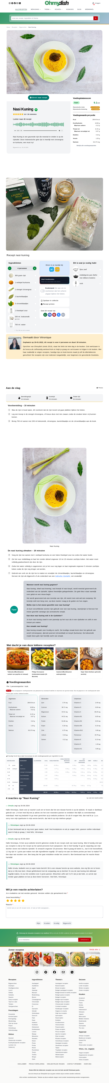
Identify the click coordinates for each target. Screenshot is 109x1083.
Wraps (34, 1057)
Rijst (38, 923)
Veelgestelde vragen (56, 1064)
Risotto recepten (60, 1038)
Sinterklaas (12, 1028)
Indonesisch (83, 1009)
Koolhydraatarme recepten (17, 1042)
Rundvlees (35, 1050)
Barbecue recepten (85, 1038)
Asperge (34, 990)
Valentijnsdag (13, 1030)
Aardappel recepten (61, 983)
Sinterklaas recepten (62, 1041)
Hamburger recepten (62, 1008)
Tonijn (34, 1052)
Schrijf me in (85, 939)
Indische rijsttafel (62, 576)
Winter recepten (84, 988)
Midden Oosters (84, 1018)
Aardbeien (35, 985)
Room (34, 1047)
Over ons (87, 1064)
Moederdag (12, 1021)
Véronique (45, 337)
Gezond (11, 1038)
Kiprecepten (59, 1018)
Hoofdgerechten (14, 988)
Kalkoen (34, 1022)
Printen (100, 387)
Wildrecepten (59, 1054)
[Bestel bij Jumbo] (57, 269)
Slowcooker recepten (85, 1045)
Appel (34, 988)
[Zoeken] (95, 18)
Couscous (35, 1004)
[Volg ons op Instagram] (10, 3)
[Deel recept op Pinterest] (54, 315)
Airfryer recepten (84, 1035)
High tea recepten (61, 1013)
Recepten (14, 27)
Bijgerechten (23, 27)
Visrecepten (83, 1057)
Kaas (33, 1020)
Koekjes (58, 1020)
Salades (11, 995)
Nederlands (82, 1021)
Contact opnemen (74, 1064)
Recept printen (48, 304)
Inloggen (97, 3)
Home (8, 27)
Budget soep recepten (62, 1001)
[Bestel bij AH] (51, 269)
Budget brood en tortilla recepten (66, 992)
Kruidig (56, 923)
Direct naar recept (39, 97)
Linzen (34, 1031)
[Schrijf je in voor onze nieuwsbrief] (17, 3)
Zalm (33, 1059)
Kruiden (47, 923)
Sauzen (11, 997)
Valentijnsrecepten (61, 1052)
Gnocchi (34, 1015)
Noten (34, 1041)
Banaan (34, 992)
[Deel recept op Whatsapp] (45, 315)
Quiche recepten (60, 1034)
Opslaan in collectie (50, 300)
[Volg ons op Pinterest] (12, 3)
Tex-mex (81, 1028)
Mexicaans (82, 1016)
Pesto (34, 1043)
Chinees (81, 1000)
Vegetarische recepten (86, 1055)
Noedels (34, 1038)
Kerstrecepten (13, 1016)
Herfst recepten (84, 983)
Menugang (35, 9)
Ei (32, 1006)
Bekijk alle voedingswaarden (86, 145)
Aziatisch (82, 998)
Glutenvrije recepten (15, 1040)
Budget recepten (60, 997)
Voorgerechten (13, 1006)
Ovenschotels (59, 1024)
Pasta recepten (60, 1029)
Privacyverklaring (36, 1064)
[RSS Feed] (20, 3)
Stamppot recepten (61, 1043)
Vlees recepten (84, 1059)
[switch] (42, 291)
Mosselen (35, 1036)
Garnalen (35, 1008)
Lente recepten (83, 985)
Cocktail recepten (61, 1006)
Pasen (11, 1025)
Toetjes (11, 1004)
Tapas (57, 1047)
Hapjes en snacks (61, 1011)
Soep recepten (13, 999)
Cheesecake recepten (62, 1004)
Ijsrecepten (59, 1015)
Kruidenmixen (59, 1022)
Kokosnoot (35, 1027)
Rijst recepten (59, 1036)
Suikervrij (12, 1047)
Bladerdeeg (35, 995)
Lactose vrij (12, 1045)
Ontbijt (11, 992)
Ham (33, 1018)
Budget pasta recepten (62, 995)
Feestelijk (12, 1014)
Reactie (9, 904)
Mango (34, 1034)
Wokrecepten (59, 1057)
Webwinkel (89, 9)
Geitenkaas (35, 1013)
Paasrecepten (59, 1027)
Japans (81, 1014)
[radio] (7, 900)
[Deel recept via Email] (63, 315)
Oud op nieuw (13, 1023)
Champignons (36, 999)
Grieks (81, 1005)
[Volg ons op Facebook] (15, 3)
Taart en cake (13, 1001)
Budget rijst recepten (62, 999)
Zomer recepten (84, 990)
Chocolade (35, 1001)
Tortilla (34, 1054)
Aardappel (35, 983)
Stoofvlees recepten (61, 1045)
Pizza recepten (60, 1031)
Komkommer (36, 1029)
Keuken (58, 9)
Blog (79, 9)
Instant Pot (82, 1040)
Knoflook (35, 1024)
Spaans (81, 1023)
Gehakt (34, 1011)
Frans (81, 1002)
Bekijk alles (94, 949)
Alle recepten (21, 9)
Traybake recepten (61, 1050)
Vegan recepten (84, 1052)
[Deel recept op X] (59, 315)
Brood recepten (60, 988)
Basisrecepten (60, 985)
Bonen (34, 997)
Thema (47, 9)
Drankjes (11, 985)
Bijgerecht (67, 923)
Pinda (34, 1045)
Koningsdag (12, 1018)
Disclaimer (22, 1064)
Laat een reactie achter (95, 798)
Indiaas (81, 1007)
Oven (80, 1042)
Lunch (10, 990)
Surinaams (82, 1025)
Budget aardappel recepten (64, 990)
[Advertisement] (54, 166)
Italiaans (81, 1012)
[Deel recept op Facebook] (50, 315)
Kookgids (70, 9)
